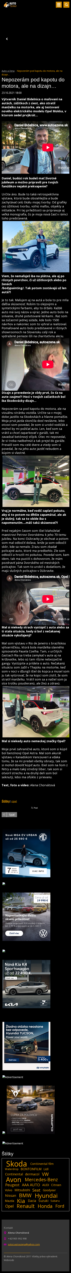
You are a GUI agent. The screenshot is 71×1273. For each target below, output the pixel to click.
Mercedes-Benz (41, 1179)
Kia (21, 1200)
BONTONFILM (31, 1169)
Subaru (55, 1201)
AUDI (45, 1185)
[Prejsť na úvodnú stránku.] (10, 6)
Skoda (16, 1163)
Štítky (6, 801)
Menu (59, 5)
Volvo (8, 1190)
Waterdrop (11, 1169)
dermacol (32, 1174)
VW (45, 1174)
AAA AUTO (31, 1184)
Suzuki (43, 1200)
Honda (45, 1206)
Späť (12, 814)
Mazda (9, 1201)
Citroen (56, 1185)
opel (14, 801)
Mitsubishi (22, 1190)
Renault (26, 1206)
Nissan (10, 1195)
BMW (25, 1195)
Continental (14, 1174)
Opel (9, 1206)
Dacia (32, 1200)
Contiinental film (42, 1164)
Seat (36, 1190)
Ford (59, 1206)
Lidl (46, 1169)
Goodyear (49, 1190)
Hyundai (46, 1195)
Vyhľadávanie (66, 5)
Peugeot (12, 1184)
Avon (13, 1179)
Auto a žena (8, 70)
